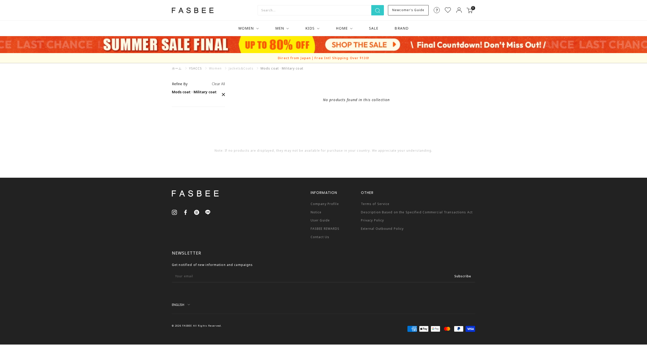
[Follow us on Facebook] (185, 212)
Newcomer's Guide (408, 10)
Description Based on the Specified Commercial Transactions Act (417, 212)
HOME (342, 28)
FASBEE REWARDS (325, 228)
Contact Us (320, 237)
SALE (373, 28)
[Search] (377, 10)
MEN (279, 28)
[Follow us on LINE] (207, 212)
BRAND (402, 28)
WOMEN (246, 28)
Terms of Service (375, 204)
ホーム (177, 68)
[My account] (459, 10)
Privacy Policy (372, 220)
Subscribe (462, 276)
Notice (316, 212)
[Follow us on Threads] (196, 212)
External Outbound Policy (382, 228)
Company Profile (325, 204)
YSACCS (195, 68)
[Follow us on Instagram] (174, 212)
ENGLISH (178, 305)
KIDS (310, 28)
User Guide (320, 220)
